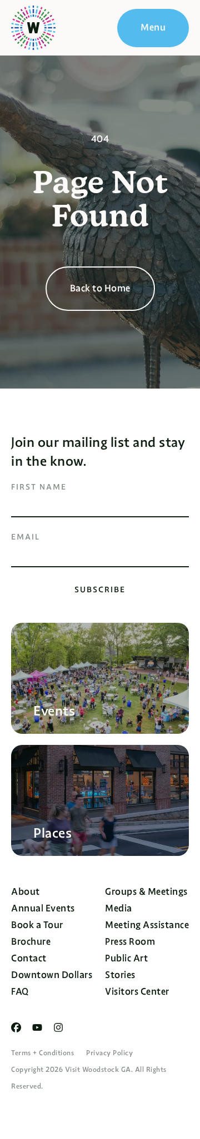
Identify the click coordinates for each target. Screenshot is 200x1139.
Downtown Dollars (51, 975)
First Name (39, 487)
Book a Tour (37, 925)
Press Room (130, 942)
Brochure (31, 942)
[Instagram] (58, 1027)
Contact (29, 958)
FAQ (20, 991)
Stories (120, 975)
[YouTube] (37, 1027)
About (25, 892)
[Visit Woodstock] (33, 28)
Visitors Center (137, 991)
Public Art (126, 958)
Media (118, 908)
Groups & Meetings (146, 892)
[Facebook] (16, 1027)
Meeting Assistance (147, 925)
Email (25, 537)
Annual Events (43, 908)
